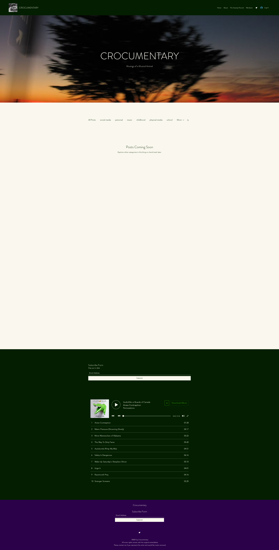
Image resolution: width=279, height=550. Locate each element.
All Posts (92, 120)
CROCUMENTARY (28, 7)
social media (105, 120)
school (170, 120)
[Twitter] (256, 8)
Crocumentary (140, 505)
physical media (156, 120)
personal (119, 120)
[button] (188, 120)
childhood (140, 120)
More (179, 120)
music (129, 120)
